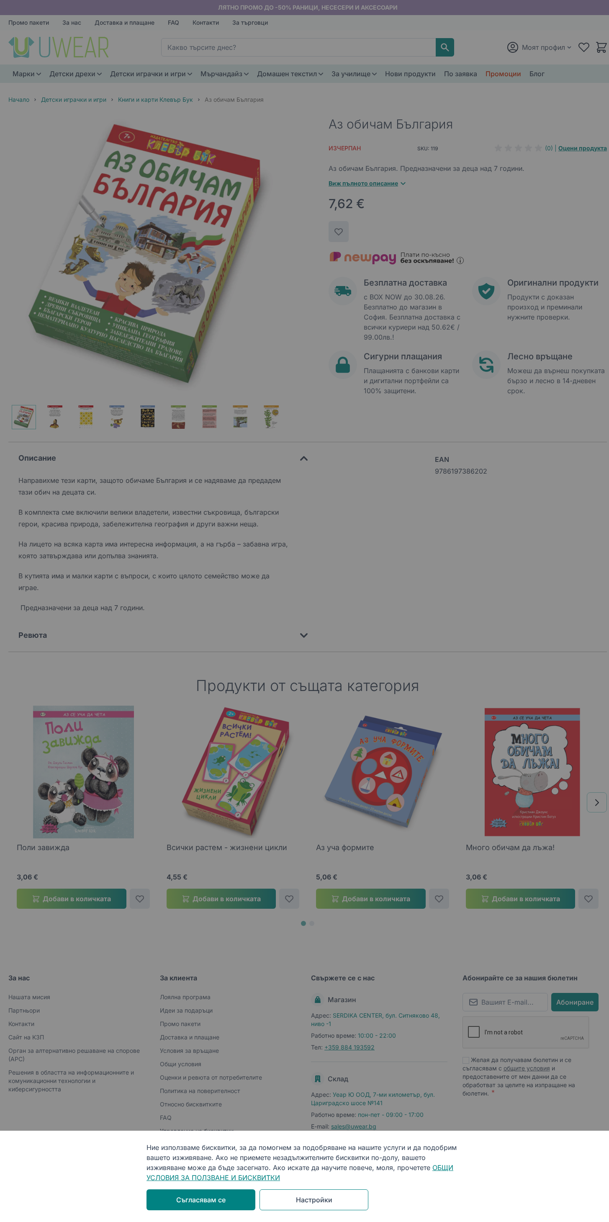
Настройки (314, 1200)
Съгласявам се (201, 1200)
